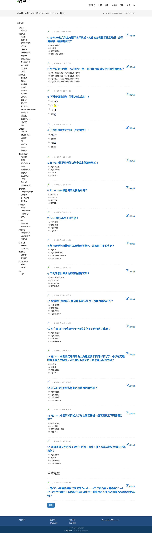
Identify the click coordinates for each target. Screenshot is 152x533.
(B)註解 (54, 457)
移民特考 (24, 49)
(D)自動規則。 (55, 258)
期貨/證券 (24, 131)
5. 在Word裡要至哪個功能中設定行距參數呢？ (74, 162)
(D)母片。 (54, 373)
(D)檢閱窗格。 (55, 463)
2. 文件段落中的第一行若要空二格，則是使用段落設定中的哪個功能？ (87, 68)
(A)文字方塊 (55, 423)
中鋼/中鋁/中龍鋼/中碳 (28, 109)
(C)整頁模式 (55, 51)
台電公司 (24, 97)
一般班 (23, 267)
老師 (106, 5)
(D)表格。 (54, 231)
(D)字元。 (54, 175)
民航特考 (24, 56)
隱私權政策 (53, 523)
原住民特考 (24, 65)
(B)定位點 (55, 426)
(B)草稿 (54, 48)
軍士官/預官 (25, 198)
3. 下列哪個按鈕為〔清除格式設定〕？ (69, 96)
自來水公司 (24, 106)
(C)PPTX (54, 200)
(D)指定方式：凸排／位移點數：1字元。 (65, 82)
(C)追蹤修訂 (55, 397)
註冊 (128, 5)
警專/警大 (24, 195)
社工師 (23, 179)
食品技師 (24, 182)
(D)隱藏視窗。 (55, 314)
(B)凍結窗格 (55, 308)
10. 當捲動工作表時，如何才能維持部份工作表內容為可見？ (81, 301)
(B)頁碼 (54, 367)
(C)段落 (54, 172)
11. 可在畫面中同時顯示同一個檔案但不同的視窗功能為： (80, 328)
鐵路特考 (24, 40)
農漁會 (23, 87)
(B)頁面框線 (55, 395)
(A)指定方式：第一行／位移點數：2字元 (66, 73)
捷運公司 (24, 81)
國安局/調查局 (25, 59)
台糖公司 (24, 122)
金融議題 (24, 258)
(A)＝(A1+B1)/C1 (58, 277)
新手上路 (92, 5)
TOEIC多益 (25, 249)
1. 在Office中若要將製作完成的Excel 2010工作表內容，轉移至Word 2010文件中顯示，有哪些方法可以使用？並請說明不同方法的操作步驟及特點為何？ (91, 492)
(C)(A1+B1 (55, 283)
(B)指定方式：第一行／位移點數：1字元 (66, 76)
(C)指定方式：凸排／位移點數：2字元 (65, 79)
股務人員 (24, 150)
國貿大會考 (24, 223)
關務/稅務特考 (25, 52)
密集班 (23, 264)
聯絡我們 (69, 530)
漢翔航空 (24, 116)
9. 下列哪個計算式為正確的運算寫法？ (69, 273)
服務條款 (53, 520)
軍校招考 (24, 201)
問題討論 (132, 36)
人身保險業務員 (26, 185)
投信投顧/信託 (25, 135)
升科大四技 (24, 214)
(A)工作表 (55, 222)
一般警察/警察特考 (27, 192)
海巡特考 (24, 71)
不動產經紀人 (25, 163)
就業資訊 (24, 255)
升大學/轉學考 (25, 211)
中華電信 (24, 94)
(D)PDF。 (54, 203)
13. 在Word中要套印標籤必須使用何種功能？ (73, 387)
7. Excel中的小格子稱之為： (64, 218)
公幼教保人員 (25, 233)
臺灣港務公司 (25, 119)
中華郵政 (24, 78)
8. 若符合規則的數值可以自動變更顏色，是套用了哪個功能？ (82, 245)
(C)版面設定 (55, 370)
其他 (22, 125)
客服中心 (72, 520)
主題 (100, 5)
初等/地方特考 (25, 43)
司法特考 (24, 46)
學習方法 (24, 30)
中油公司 (24, 103)
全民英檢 (24, 245)
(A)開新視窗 (55, 305)
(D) (51, 114)
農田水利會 (24, 113)
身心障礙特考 (25, 62)
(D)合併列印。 (55, 400)
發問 (115, 5)
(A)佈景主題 (55, 167)
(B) (51, 105)
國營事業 (24, 90)
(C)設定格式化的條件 (59, 255)
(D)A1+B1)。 (55, 286)
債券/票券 (24, 147)
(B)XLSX (54, 197)
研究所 (23, 217)
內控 (22, 141)
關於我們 (72, 523)
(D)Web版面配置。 (57, 54)
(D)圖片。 (54, 432)
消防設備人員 (25, 169)
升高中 (23, 207)
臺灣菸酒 (24, 100)
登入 (122, 5)
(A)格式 (54, 250)
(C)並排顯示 (55, 311)
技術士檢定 (24, 176)
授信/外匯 (24, 144)
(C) (51, 109)
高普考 (23, 37)
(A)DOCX (55, 194)
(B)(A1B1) (55, 280)
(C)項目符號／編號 (58, 429)
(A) (51, 101)
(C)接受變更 (55, 460)
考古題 (108, 13)
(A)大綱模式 (55, 45)
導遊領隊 (24, 157)
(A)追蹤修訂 (55, 455)
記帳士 (23, 160)
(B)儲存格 (55, 225)
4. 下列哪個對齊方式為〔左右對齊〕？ (69, 130)
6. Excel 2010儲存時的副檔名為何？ (68, 190)
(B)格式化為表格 (57, 253)
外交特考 (24, 68)
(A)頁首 (54, 364)
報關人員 (24, 173)
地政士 (23, 166)
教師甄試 (24, 239)
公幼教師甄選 (25, 236)
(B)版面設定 (55, 170)
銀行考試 (24, 84)
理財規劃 (24, 138)
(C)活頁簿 (55, 228)
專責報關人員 (25, 226)
